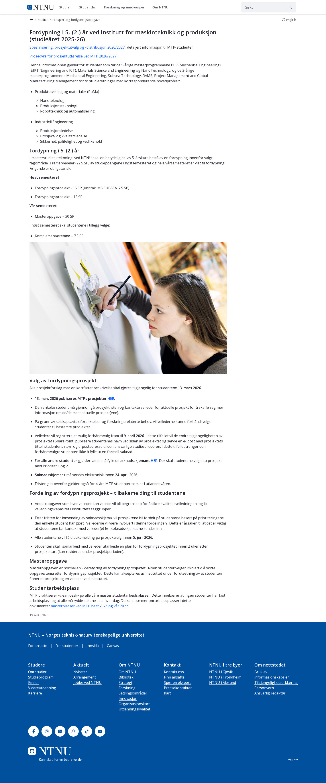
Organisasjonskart (134, 703)
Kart (167, 693)
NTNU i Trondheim (225, 677)
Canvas (113, 645)
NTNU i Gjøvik (221, 671)
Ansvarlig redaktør (269, 693)
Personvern (264, 687)
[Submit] (291, 7)
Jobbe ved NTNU (87, 682)
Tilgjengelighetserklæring (276, 682)
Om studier (37, 671)
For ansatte (37, 645)
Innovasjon (128, 698)
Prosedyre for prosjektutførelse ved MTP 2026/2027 (72, 56)
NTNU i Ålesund (222, 682)
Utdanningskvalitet (134, 709)
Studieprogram (40, 677)
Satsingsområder (133, 693)
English (291, 20)
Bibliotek (126, 677)
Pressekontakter (178, 687)
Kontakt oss (174, 671)
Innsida (92, 645)
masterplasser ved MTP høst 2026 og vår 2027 (89, 606)
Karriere (35, 693)
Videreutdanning (42, 687)
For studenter (66, 645)
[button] (31, 19)
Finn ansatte (174, 677)
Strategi (125, 682)
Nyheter (80, 671)
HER (111, 398)
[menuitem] (66, 7)
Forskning (127, 687)
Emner (33, 682)
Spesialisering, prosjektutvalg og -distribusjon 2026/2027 (77, 47)
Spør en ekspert (177, 682)
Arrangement (84, 677)
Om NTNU (127, 671)
